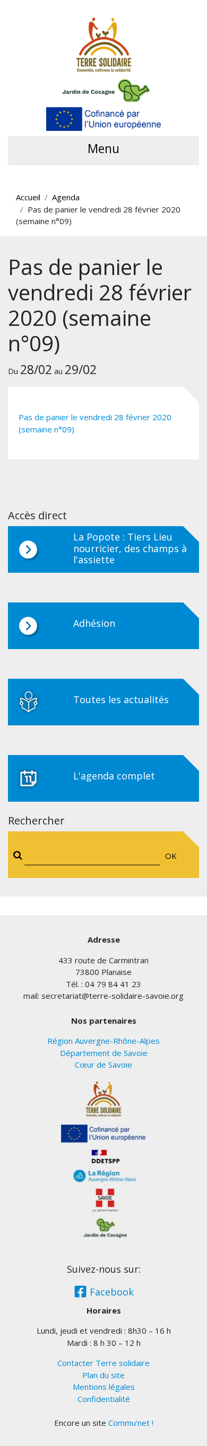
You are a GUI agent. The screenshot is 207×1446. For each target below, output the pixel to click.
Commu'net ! (130, 1422)
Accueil (28, 197)
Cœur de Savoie (103, 1064)
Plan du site (103, 1375)
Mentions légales (104, 1386)
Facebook (110, 1291)
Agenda (66, 197)
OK (171, 855)
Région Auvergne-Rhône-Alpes (103, 1040)
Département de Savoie (104, 1053)
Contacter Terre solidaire (103, 1363)
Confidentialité (103, 1399)
